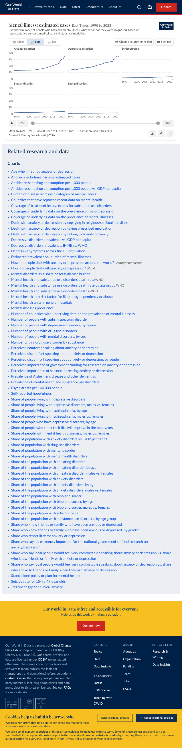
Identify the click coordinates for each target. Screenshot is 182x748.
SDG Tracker (102, 690)
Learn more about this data (95, 131)
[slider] (32, 123)
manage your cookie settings (104, 739)
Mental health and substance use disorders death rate (53, 279)
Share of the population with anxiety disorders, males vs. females (61, 490)
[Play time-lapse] (12, 123)
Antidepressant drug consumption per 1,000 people (51, 183)
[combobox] (139, 7)
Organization (132, 659)
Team (126, 674)
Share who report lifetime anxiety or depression (48, 536)
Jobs (126, 681)
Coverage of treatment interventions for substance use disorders (61, 206)
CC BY (51, 135)
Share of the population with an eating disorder (48, 462)
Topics (98, 651)
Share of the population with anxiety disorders (47, 479)
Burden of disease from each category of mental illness (53, 194)
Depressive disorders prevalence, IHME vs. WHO (49, 245)
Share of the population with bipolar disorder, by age (52, 501)
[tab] (18, 42)
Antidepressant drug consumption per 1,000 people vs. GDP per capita (66, 188)
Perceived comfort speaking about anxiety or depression (55, 348)
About (113, 7)
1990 (22, 123)
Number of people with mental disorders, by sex (48, 336)
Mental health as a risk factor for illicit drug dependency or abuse (62, 297)
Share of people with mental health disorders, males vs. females (60, 433)
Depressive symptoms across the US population (48, 251)
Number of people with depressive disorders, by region (53, 325)
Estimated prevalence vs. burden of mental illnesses (51, 257)
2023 (168, 123)
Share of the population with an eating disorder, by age (53, 467)
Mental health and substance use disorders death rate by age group (63, 285)
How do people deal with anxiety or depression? (48, 268)
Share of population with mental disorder (43, 450)
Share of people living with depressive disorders (48, 399)
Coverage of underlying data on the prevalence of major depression (63, 211)
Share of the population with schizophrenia (44, 513)
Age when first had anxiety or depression (43, 171)
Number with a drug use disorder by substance (47, 342)
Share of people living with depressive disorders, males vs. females (62, 405)
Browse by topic (43, 7)
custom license (15, 678)
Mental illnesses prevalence (32, 308)
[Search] (139, 7)
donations (63, 723)
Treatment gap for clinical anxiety (37, 587)
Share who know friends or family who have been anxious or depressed (66, 524)
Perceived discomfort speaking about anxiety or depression (57, 354)
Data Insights (103, 666)
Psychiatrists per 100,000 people (36, 388)
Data (63, 7)
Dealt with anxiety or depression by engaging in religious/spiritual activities (69, 222)
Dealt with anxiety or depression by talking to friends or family (59, 234)
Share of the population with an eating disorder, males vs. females (62, 473)
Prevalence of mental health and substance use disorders (55, 382)
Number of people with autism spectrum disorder (49, 319)
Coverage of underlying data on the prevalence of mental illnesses (62, 217)
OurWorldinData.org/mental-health (27, 135)
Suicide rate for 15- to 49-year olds (38, 581)
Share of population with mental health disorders (49, 456)
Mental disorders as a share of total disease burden (50, 274)
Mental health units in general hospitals (41, 302)
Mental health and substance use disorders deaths (50, 291)
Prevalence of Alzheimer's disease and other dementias (53, 376)
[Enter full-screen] (170, 133)
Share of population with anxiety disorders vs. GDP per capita (59, 439)
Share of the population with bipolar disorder (46, 496)
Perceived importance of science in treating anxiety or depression (62, 371)
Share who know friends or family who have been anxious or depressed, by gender (75, 530)
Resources (92, 7)
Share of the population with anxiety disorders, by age (53, 485)
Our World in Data (13, 7)
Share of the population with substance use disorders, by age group (63, 519)
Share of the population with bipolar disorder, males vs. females (60, 507)
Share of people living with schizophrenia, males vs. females (57, 416)
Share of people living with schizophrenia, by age (49, 410)
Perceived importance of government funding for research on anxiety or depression (75, 365)
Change (135, 41)
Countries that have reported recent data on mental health (56, 200)
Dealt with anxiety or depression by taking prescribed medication (61, 228)
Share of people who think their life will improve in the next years (62, 428)
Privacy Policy (73, 739)
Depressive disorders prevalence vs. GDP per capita (51, 240)
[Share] (161, 133)
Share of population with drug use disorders (45, 445)
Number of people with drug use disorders (44, 331)
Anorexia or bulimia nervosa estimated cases (45, 177)
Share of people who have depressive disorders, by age (53, 422)
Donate (166, 7)
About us (129, 651)
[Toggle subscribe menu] (149, 7)
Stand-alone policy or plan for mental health (45, 576)
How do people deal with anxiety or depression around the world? (62, 263)
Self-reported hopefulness (31, 393)
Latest (76, 7)
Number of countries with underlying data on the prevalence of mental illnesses (73, 314)
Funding (128, 666)
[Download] (152, 133)
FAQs (67, 687)
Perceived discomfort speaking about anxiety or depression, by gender (65, 359)
